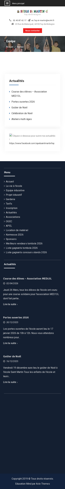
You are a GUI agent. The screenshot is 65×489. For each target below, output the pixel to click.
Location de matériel (17, 230)
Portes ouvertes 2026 (23, 101)
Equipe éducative (15, 190)
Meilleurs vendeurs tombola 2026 (24, 243)
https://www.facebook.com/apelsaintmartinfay (31, 143)
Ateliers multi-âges (21, 119)
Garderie (10, 199)
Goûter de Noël (19, 107)
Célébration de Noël (21, 113)
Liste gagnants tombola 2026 (22, 247)
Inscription (11, 208)
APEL (9, 225)
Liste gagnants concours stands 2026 (26, 252)
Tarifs (9, 203)
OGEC (9, 221)
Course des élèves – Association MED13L (27, 278)
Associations (13, 217)
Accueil (10, 181)
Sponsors (11, 239)
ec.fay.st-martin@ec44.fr (42, 20)
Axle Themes (43, 483)
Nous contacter (32, 30)
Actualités (11, 212)
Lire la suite (9, 304)
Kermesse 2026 (14, 234)
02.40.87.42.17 (19, 20)
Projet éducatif (14, 194)
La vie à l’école (14, 186)
